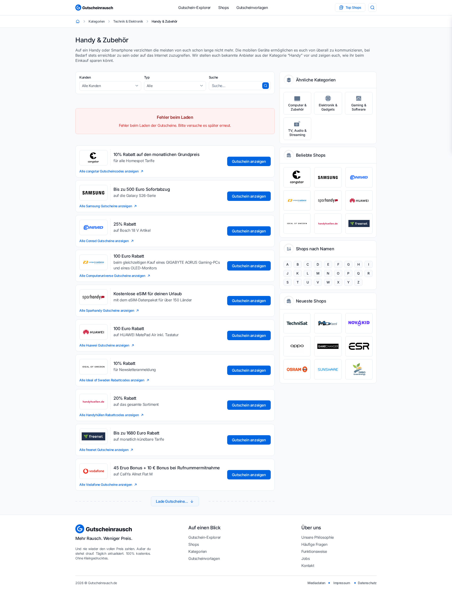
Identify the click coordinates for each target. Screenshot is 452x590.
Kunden (85, 77)
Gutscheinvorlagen (252, 7)
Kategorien (197, 551)
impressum (341, 583)
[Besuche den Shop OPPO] (297, 346)
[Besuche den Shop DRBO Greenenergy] (359, 369)
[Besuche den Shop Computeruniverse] (297, 200)
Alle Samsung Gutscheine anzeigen (105, 206)
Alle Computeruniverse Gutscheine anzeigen (112, 276)
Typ (147, 77)
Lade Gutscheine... (172, 501)
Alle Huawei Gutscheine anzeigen (104, 345)
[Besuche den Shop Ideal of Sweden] (297, 223)
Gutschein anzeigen (249, 161)
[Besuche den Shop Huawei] (359, 200)
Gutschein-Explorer (194, 7)
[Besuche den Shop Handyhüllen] (328, 223)
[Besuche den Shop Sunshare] (328, 369)
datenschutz (367, 583)
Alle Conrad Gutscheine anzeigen (104, 241)
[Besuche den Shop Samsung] (328, 177)
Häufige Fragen (314, 544)
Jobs (305, 558)
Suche (213, 77)
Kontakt (307, 565)
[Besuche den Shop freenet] (359, 223)
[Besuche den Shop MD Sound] (328, 323)
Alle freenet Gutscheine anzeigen (103, 450)
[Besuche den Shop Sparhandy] (328, 200)
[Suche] (372, 7)
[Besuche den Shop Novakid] (359, 323)
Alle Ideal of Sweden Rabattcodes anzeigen (111, 380)
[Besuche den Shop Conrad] (359, 177)
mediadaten (316, 583)
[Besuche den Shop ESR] (359, 346)
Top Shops (353, 7)
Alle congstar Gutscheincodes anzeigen (108, 171)
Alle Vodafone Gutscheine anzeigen (105, 484)
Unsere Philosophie (317, 537)
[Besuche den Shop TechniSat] (297, 323)
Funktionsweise (314, 551)
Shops (223, 7)
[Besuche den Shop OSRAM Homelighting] (297, 369)
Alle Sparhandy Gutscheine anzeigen (106, 310)
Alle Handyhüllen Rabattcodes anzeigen (109, 415)
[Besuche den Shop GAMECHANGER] (328, 346)
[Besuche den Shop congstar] (297, 177)
